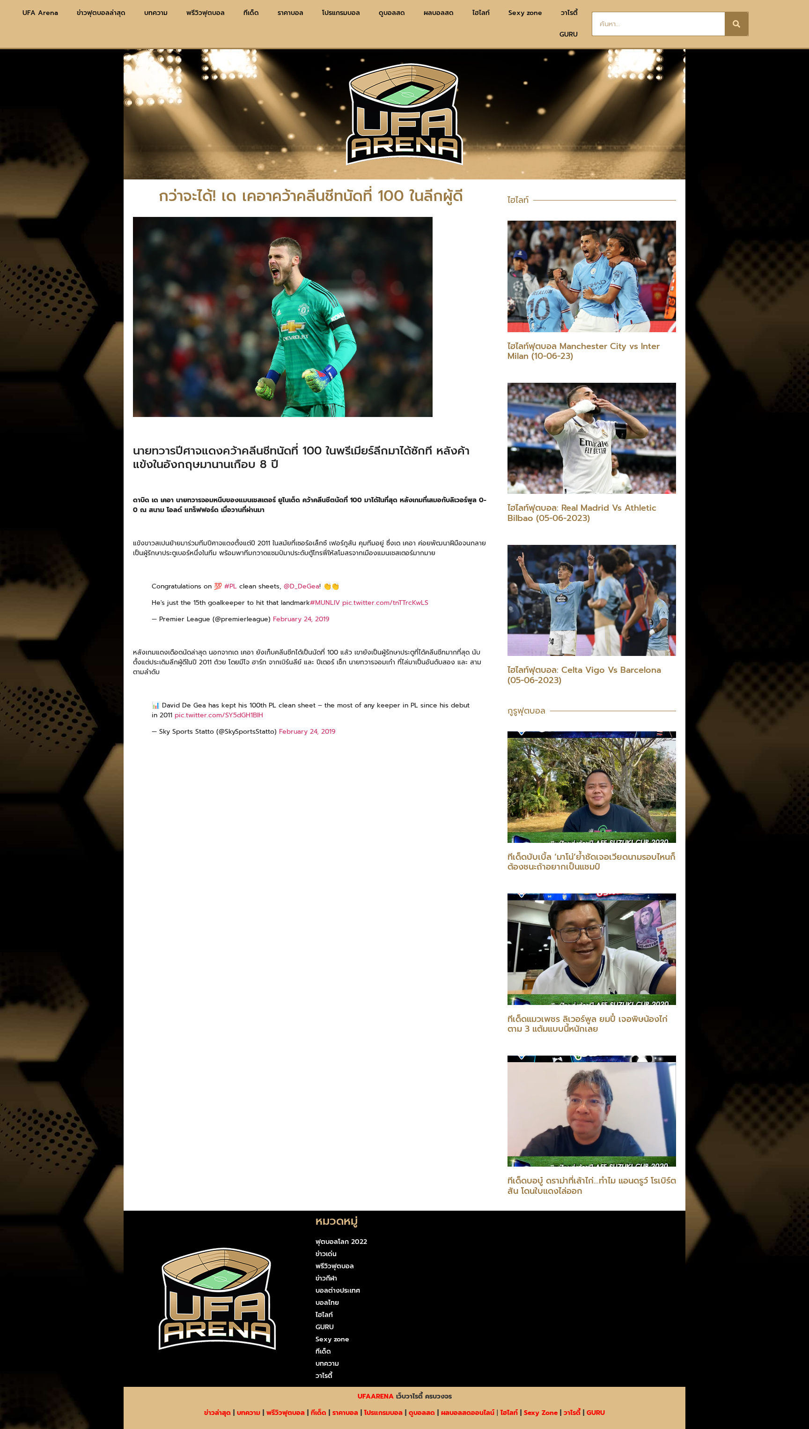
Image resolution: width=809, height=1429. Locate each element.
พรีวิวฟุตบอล (205, 13)
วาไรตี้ (569, 13)
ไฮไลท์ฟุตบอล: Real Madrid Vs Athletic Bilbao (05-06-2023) (581, 513)
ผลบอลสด (439, 13)
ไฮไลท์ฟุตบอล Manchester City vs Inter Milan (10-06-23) (583, 351)
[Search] (736, 24)
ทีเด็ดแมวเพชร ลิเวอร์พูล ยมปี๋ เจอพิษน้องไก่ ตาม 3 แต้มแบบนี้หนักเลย (587, 1024)
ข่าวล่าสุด (217, 1413)
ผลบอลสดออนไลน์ (467, 1413)
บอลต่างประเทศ (338, 1290)
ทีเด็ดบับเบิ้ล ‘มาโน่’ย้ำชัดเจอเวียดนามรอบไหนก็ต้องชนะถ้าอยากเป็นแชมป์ (591, 862)
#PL (230, 586)
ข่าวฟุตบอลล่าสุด (101, 13)
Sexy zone (525, 13)
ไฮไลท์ (481, 13)
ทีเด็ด (251, 13)
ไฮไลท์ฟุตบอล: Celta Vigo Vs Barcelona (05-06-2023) (584, 675)
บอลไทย (327, 1303)
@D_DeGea (301, 586)
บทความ (156, 13)
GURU (568, 34)
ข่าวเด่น (326, 1254)
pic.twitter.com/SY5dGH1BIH (219, 715)
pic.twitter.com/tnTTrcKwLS (385, 603)
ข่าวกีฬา (326, 1278)
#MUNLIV (325, 603)
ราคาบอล (290, 13)
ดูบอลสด (392, 13)
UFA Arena (40, 13)
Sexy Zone (541, 1413)
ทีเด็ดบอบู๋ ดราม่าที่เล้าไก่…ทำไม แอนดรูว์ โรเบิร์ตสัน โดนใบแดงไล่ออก (591, 1186)
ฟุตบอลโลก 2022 (341, 1242)
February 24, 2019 (301, 619)
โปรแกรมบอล (341, 13)
